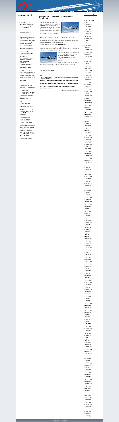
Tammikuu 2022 (88, 120)
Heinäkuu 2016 (88, 236)
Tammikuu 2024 (88, 77)
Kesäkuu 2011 (88, 344)
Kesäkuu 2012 (88, 323)
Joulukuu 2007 (88, 390)
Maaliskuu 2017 (88, 222)
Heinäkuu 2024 (88, 66)
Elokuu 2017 (87, 213)
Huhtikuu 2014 (88, 284)
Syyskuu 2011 (88, 339)
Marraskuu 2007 (88, 392)
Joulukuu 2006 (88, 399)
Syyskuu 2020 (88, 148)
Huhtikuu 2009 (88, 381)
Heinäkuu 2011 (88, 342)
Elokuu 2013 (87, 298)
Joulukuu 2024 (88, 58)
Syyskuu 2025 (88, 42)
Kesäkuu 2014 (88, 280)
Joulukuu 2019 (88, 164)
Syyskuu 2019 (88, 169)
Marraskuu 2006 (88, 401)
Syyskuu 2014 (88, 275)
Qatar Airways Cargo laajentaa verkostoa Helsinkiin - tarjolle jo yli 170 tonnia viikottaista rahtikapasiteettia (27, 27)
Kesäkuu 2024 (88, 68)
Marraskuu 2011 (88, 335)
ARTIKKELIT (60, 11)
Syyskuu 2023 (88, 84)
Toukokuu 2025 (88, 49)
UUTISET (53, 11)
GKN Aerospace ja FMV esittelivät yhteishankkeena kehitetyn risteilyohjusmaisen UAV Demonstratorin (27, 60)
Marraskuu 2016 (88, 229)
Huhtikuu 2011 (88, 348)
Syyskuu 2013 (88, 296)
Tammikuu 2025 (88, 56)
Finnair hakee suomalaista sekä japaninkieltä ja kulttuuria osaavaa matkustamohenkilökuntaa (27, 37)
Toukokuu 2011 (88, 346)
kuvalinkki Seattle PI (60, 44)
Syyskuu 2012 (88, 317)
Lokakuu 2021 (88, 125)
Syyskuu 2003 (88, 413)
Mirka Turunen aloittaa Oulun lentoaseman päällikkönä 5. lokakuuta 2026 (26, 32)
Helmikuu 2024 (88, 75)
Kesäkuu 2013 (88, 302)
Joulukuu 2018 (88, 185)
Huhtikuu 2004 (88, 402)
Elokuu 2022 (87, 107)
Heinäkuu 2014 (88, 279)
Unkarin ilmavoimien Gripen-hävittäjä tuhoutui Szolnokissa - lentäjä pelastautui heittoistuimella (27, 42)
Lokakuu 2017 (88, 210)
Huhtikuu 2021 (88, 135)
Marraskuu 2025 (88, 38)
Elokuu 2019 (87, 171)
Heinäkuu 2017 (88, 215)
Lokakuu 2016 (88, 231)
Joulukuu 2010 (88, 355)
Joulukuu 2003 (88, 408)
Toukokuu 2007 (88, 397)
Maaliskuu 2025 (88, 52)
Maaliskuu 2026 (88, 31)
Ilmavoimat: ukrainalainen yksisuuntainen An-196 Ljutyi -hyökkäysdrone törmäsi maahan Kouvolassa (26, 106)
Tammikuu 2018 (88, 204)
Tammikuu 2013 (88, 310)
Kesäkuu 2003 (88, 416)
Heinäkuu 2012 (88, 321)
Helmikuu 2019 (88, 181)
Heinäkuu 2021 (88, 130)
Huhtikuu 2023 (88, 93)
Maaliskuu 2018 (88, 201)
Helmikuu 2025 (88, 54)
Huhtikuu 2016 (88, 241)
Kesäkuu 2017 (88, 217)
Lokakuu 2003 (88, 411)
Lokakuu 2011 (88, 337)
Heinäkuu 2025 (88, 45)
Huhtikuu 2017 (88, 220)
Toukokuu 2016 (88, 240)
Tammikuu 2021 (88, 141)
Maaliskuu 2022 (88, 116)
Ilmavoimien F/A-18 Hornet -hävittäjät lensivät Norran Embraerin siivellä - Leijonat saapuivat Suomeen (27, 124)
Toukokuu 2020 (88, 155)
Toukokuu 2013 (88, 303)
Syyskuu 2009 (88, 374)
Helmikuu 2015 (88, 266)
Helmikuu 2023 (88, 97)
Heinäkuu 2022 (88, 109)
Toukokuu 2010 (88, 362)
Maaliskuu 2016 (88, 243)
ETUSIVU (47, 11)
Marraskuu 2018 (88, 187)
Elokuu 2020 (87, 150)
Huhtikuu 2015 (88, 263)
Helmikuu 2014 (88, 287)
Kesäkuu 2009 (88, 378)
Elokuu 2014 (87, 277)
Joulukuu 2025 (88, 36)
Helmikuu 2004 (88, 406)
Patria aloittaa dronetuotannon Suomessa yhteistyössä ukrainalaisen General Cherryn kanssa (26, 48)
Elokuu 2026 (87, 22)
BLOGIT (66, 11)
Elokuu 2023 (87, 86)
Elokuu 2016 (87, 234)
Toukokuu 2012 (88, 325)
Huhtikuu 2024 (88, 72)
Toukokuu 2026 (88, 28)
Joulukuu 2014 (88, 270)
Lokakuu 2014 (88, 273)
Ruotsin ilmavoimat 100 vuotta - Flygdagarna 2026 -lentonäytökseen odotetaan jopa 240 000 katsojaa (27, 72)
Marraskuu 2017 (88, 208)
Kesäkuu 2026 (88, 26)
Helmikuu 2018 (88, 203)
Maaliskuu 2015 (88, 264)
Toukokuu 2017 (88, 219)
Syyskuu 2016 (88, 233)
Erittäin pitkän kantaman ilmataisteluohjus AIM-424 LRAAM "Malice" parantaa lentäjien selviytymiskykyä (27, 54)
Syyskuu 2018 (88, 190)
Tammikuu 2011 (88, 353)
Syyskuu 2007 (88, 394)
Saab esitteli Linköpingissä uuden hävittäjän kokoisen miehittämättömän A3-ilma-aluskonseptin (27, 67)
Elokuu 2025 (87, 43)
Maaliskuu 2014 (88, 286)
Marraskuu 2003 (88, 409)
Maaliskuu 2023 (88, 95)
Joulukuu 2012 (88, 312)
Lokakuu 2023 (88, 82)
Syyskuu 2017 (88, 211)
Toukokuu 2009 (88, 379)
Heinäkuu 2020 (88, 151)
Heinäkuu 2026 (88, 24)
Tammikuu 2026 (88, 35)
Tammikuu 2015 (88, 268)
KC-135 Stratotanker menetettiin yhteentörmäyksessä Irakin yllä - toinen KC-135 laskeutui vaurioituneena (27, 112)
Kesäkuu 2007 (88, 395)
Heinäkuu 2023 (88, 88)
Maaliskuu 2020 (88, 158)
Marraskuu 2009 (88, 371)
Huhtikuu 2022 (88, 114)
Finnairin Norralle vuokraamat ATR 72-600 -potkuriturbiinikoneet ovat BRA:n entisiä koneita (27, 133)
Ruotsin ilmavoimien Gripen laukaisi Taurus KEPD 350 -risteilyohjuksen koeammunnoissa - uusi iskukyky (27, 77)
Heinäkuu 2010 (88, 360)
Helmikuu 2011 (88, 351)
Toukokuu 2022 (88, 112)
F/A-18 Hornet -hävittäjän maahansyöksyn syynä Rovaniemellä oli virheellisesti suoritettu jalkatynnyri (26, 118)
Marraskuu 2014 (88, 272)
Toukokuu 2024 (88, 70)
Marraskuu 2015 (88, 250)
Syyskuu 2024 (88, 63)
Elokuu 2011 (87, 340)
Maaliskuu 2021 (88, 137)
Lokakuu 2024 (88, 61)
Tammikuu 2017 (88, 226)
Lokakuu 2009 (88, 372)
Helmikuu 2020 (88, 160)
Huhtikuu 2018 (88, 199)
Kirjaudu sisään (62, 90)
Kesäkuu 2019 (88, 174)
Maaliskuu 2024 (88, 74)
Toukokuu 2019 (88, 176)
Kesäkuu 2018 (88, 195)
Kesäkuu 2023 (88, 89)
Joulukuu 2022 (88, 100)
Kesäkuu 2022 (88, 111)
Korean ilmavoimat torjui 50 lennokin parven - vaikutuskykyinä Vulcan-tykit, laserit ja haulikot (27, 89)
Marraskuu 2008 (88, 383)
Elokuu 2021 (87, 128)
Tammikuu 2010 (88, 367)
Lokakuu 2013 (88, 295)
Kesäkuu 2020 (88, 153)
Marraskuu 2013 (88, 293)
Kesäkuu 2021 (88, 132)
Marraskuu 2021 (88, 123)
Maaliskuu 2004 (88, 404)
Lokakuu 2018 (88, 188)
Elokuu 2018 (87, 192)
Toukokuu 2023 (88, 91)
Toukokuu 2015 (88, 261)
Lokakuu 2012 (88, 316)
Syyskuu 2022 (88, 105)
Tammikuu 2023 (88, 98)
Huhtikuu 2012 (88, 326)
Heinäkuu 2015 (88, 257)
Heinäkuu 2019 (88, 173)
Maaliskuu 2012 (88, 328)
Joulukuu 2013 (88, 291)
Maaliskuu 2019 (88, 180)
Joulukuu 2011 (88, 333)
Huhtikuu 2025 (88, 51)
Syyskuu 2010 (88, 358)
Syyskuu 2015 (88, 254)
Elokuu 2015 (87, 256)
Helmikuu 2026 (88, 33)
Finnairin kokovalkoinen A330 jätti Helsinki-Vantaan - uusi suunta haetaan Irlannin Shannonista (27, 129)
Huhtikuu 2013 (88, 305)
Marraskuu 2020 (88, 144)
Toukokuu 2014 (88, 282)
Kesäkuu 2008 (88, 388)
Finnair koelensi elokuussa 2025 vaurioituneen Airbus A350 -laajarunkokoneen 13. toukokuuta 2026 (27, 99)
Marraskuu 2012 (88, 314)
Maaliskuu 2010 (88, 363)
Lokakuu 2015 (88, 252)
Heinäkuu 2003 (88, 415)
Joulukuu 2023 (88, 79)
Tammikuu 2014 (88, 289)
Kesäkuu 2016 (88, 238)
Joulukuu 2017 (88, 206)
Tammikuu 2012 (88, 332)
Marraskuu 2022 (88, 102)
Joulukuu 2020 (88, 142)
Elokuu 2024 (87, 65)
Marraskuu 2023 (88, 81)
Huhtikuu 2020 (88, 157)
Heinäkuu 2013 (88, 300)
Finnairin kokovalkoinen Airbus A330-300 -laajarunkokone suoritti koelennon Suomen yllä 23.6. (27, 138)
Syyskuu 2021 (88, 127)
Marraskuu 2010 (88, 356)
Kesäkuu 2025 (88, 47)
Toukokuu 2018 (88, 197)
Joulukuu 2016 (88, 227)
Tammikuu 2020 (88, 162)
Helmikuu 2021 (88, 139)
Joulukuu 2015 (88, 249)
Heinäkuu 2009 (88, 376)
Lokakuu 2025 (88, 40)
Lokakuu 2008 (88, 385)
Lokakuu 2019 (88, 167)
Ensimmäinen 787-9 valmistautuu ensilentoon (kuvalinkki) (56, 17)
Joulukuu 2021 (88, 121)
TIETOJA (72, 11)
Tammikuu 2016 (88, 247)
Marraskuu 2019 (88, 165)
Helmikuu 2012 (88, 330)
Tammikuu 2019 (88, 183)
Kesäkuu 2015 (88, 259)
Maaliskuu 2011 (88, 349)
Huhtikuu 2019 (88, 178)
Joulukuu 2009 (88, 369)
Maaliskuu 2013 (88, 307)
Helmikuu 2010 (88, 365)
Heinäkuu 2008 (88, 386)
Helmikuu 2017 (88, 224)
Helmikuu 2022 (88, 118)
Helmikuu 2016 (88, 245)
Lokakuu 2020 (88, 146)
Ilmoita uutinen (23, 80)
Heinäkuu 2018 (88, 194)
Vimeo (52, 70)
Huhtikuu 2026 (88, 29)
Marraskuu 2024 (88, 59)
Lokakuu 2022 (88, 104)
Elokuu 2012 (87, 319)
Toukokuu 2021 (88, 134)
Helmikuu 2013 (88, 309)
